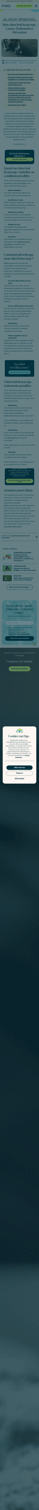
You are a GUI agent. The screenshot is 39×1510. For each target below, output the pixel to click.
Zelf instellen (19, 778)
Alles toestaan (19, 767)
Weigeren (19, 773)
